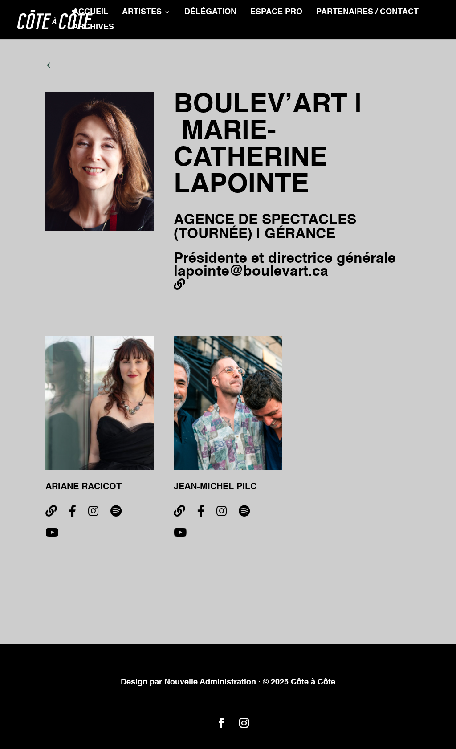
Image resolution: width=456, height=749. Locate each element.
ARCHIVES (93, 27)
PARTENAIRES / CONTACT (367, 12)
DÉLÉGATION (210, 12)
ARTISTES (142, 12)
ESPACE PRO (276, 12)
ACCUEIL (90, 12)
